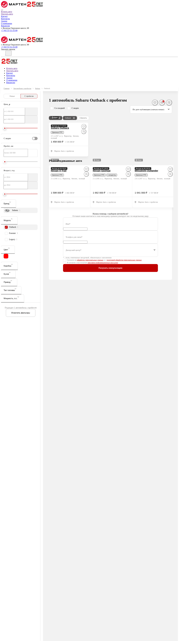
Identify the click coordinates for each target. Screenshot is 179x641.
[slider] (5, 128)
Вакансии (5, 26)
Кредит (4, 16)
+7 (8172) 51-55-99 (9, 30)
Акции (4, 21)
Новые (12, 96)
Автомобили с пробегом (22, 88)
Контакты (5, 19)
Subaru (37, 88)
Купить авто (6, 11)
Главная (6, 88)
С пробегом (29, 96)
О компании (6, 23)
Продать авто (7, 14)
